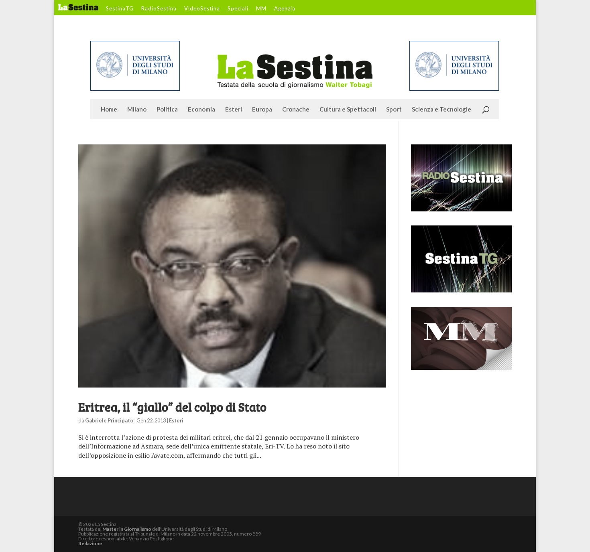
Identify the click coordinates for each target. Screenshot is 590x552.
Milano (136, 109)
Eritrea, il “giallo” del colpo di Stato (172, 407)
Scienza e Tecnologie (441, 109)
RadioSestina (159, 9)
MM (261, 9)
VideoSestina (202, 9)
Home (109, 109)
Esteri (233, 109)
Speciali (238, 9)
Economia (201, 109)
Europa (262, 109)
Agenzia (284, 9)
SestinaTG (120, 9)
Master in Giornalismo (126, 529)
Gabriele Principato (109, 420)
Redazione (90, 543)
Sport (394, 109)
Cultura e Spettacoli (347, 109)
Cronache (295, 109)
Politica (167, 109)
